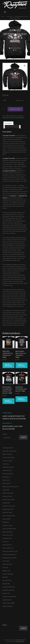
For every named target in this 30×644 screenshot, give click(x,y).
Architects (13, 196)
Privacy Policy (20, 640)
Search (4, 434)
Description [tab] (8, 123)
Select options (8, 365)
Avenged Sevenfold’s (9, 171)
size (5, 100)
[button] (24, 65)
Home (3, 16)
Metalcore (22, 118)
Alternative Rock (6, 118)
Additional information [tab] (12, 127)
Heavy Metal (9, 16)
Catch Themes (19, 641)
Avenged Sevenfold (9, 135)
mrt (16, 50)
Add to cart (15, 109)
